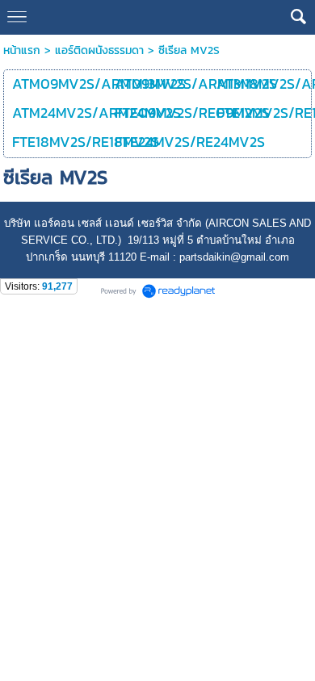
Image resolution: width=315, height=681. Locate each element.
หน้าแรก (21, 50)
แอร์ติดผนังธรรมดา (99, 50)
